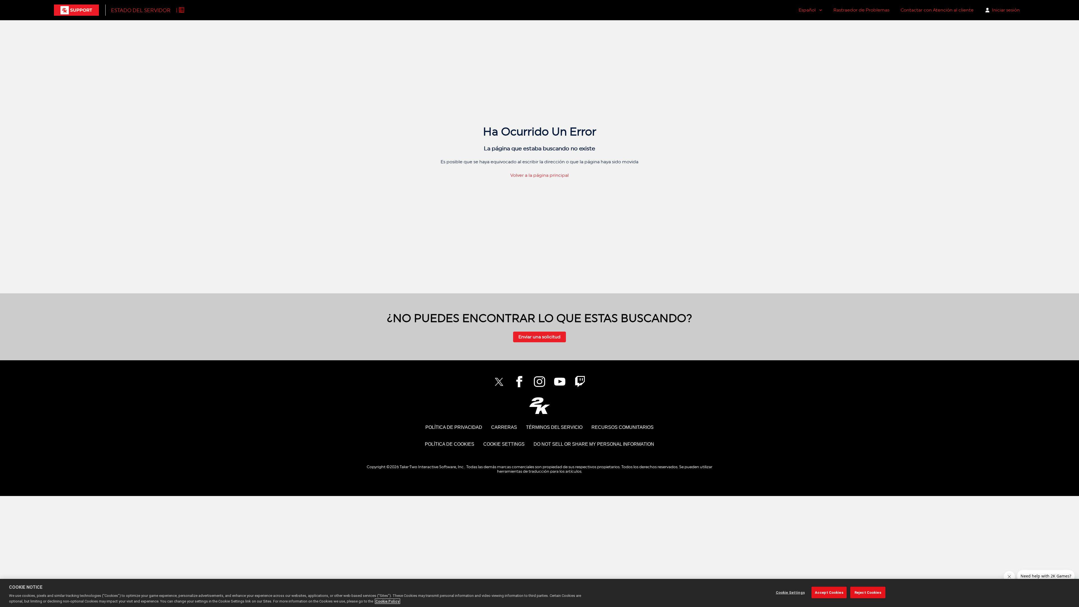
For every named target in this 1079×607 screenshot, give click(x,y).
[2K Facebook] (519, 381)
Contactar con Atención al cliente (937, 10)
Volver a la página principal (539, 175)
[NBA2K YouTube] (559, 381)
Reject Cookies (867, 592)
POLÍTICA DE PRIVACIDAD (453, 427)
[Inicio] (76, 10)
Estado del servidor (141, 10)
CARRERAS (504, 427)
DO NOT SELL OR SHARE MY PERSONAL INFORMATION (594, 444)
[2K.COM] (539, 405)
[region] (539, 593)
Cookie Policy (387, 601)
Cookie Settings (504, 444)
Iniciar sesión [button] (1006, 10)
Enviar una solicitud (539, 336)
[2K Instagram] (539, 381)
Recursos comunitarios (622, 427)
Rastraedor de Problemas (861, 10)
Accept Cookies (829, 592)
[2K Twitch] (580, 381)
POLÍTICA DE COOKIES (449, 444)
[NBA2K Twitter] (499, 381)
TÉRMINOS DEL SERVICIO (554, 427)
